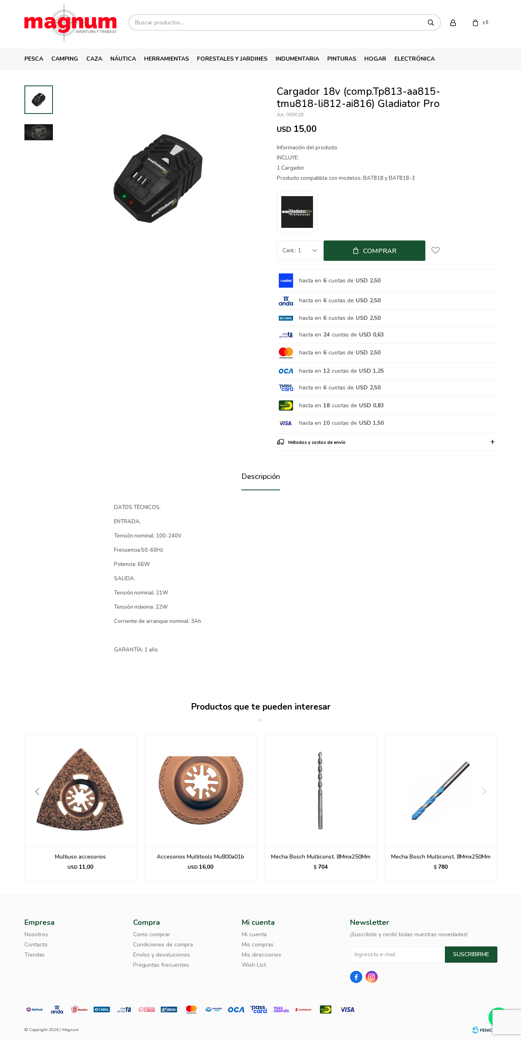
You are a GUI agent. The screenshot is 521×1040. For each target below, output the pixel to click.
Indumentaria (297, 59)
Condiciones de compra (163, 944)
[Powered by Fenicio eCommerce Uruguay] (484, 1030)
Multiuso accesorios (80, 857)
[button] (33, 808)
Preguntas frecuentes (161, 965)
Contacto (36, 944)
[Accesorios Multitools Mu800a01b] (200, 790)
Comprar (379, 251)
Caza (94, 59)
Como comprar (151, 934)
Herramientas (166, 59)
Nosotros (36, 934)
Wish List (254, 965)
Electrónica (414, 59)
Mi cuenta (254, 934)
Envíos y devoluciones (161, 955)
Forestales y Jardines (232, 59)
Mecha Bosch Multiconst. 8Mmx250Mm (320, 857)
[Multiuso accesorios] (80, 790)
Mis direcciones (261, 955)
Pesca (33, 59)
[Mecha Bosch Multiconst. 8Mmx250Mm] (321, 790)
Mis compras (258, 944)
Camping (64, 59)
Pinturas (341, 59)
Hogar (375, 59)
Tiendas (34, 955)
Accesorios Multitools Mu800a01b (200, 857)
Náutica (123, 59)
